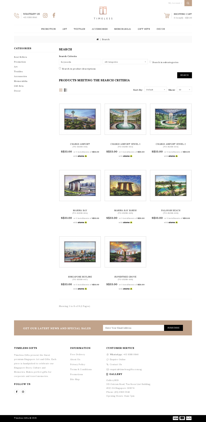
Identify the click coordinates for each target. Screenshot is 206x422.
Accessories (100, 29)
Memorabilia (122, 29)
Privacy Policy (77, 364)
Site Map (75, 379)
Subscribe (174, 328)
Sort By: (138, 90)
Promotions (76, 374)
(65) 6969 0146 (122, 392)
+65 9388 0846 (124, 354)
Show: (171, 90)
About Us (75, 359)
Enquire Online (118, 359)
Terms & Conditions (81, 369)
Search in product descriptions (79, 68)
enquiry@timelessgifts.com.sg (126, 369)
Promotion (48, 29)
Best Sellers (20, 57)
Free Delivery (77, 354)
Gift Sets (144, 29)
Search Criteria (68, 56)
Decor (161, 29)
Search (105, 39)
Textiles (79, 29)
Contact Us (116, 364)
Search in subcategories (165, 62)
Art (64, 29)
